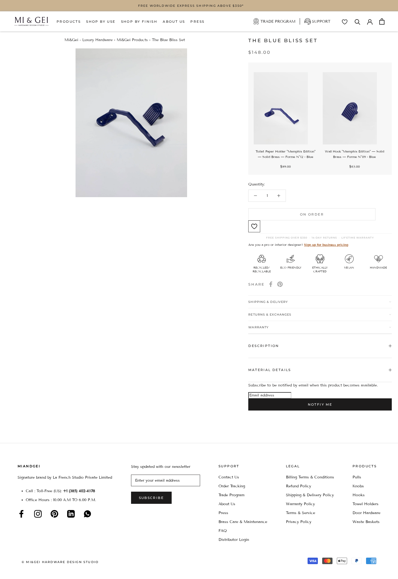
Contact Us (228, 477)
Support (321, 21)
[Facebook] (270, 284)
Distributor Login (233, 539)
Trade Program (277, 21)
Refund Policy (298, 486)
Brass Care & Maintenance (242, 522)
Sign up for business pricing (326, 245)
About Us (174, 21)
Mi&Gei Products (132, 40)
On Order (312, 214)
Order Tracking (231, 486)
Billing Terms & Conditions (310, 477)
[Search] (357, 21)
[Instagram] (38, 514)
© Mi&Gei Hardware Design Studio (60, 562)
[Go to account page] (370, 21)
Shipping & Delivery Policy (310, 495)
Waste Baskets (366, 522)
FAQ (222, 530)
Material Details (269, 370)
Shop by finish (139, 21)
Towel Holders (366, 504)
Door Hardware (366, 513)
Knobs (358, 486)
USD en (22, 570)
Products (69, 21)
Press (197, 21)
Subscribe (151, 498)
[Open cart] (381, 21)
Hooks (359, 495)
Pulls (357, 477)
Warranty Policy (300, 504)
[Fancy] (87, 514)
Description (263, 346)
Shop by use (100, 21)
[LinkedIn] (71, 514)
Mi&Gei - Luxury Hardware (88, 40)
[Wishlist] (344, 22)
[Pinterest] (280, 284)
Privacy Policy (298, 522)
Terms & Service (300, 513)
